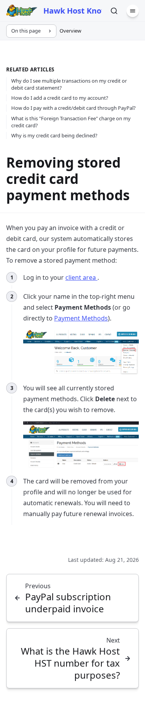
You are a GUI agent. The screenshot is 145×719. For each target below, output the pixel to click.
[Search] (114, 11)
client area (81, 277)
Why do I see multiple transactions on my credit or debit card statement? (69, 84)
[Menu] (132, 11)
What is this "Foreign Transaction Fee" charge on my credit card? (71, 122)
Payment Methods (81, 318)
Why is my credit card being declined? (54, 135)
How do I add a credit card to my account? (59, 97)
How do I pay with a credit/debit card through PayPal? (73, 107)
